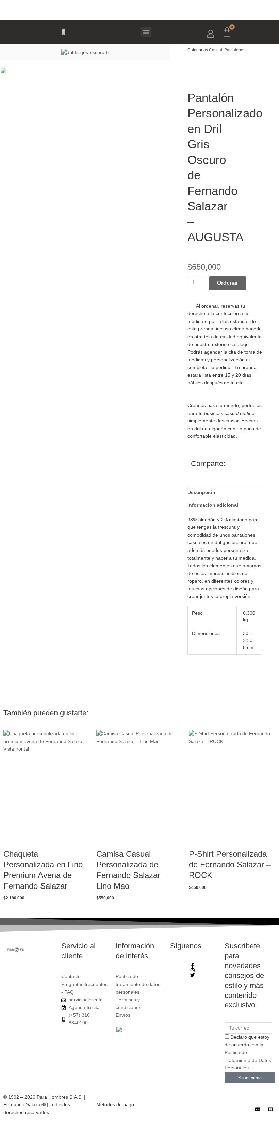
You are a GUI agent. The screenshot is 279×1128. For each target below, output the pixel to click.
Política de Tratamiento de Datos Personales (248, 1060)
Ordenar (227, 283)
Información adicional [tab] (212, 505)
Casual (215, 50)
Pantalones (234, 50)
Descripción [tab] (201, 492)
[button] (146, 32)
